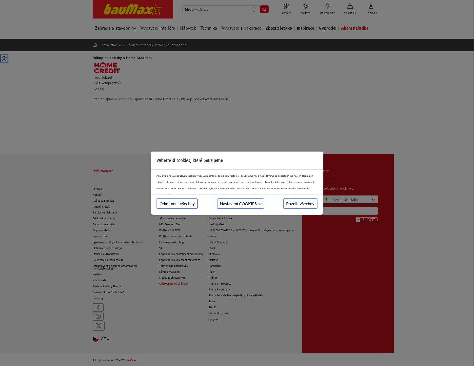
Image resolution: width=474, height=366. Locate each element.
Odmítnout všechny (177, 203)
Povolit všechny (300, 203)
